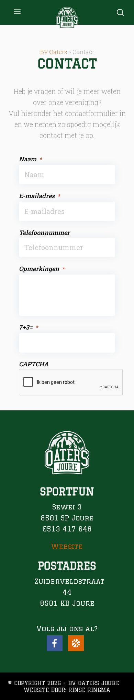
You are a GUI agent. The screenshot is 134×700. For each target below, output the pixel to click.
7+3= (28, 327)
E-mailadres (39, 196)
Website (67, 546)
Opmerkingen (41, 269)
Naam (30, 159)
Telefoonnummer (44, 233)
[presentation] (71, 382)
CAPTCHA (33, 364)
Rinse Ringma (89, 690)
